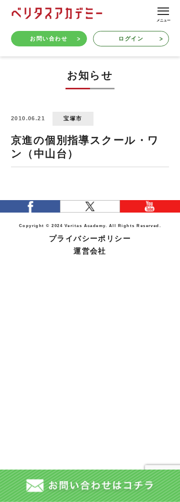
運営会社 (90, 251)
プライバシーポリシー (90, 239)
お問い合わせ (49, 38)
